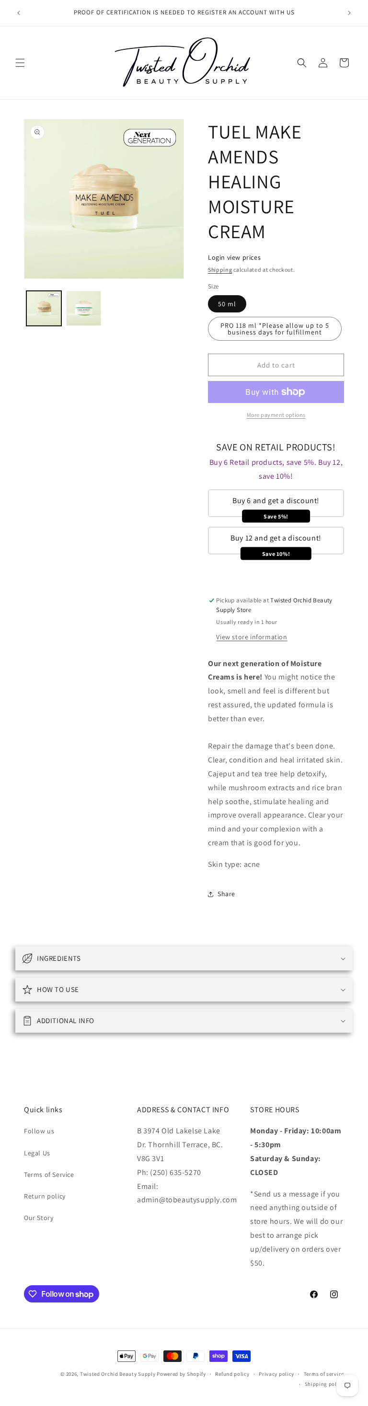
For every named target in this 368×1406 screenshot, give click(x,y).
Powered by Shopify (181, 1374)
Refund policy (232, 1374)
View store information (251, 637)
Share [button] (226, 893)
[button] (20, 62)
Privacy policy (276, 1374)
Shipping (220, 269)
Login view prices (234, 257)
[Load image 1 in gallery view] (43, 308)
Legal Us (37, 1153)
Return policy (45, 1196)
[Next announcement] (349, 12)
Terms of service (324, 1374)
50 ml (227, 304)
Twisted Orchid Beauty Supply (118, 1374)
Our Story (38, 1217)
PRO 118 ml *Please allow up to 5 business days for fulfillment (274, 328)
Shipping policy (325, 1384)
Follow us (39, 1131)
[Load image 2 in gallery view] (83, 308)
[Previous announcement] (18, 12)
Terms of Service (49, 1174)
